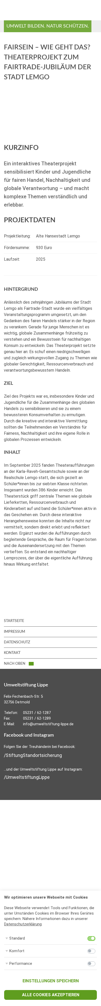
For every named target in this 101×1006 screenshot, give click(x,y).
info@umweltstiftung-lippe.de (48, 724)
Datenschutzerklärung (23, 924)
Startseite (14, 621)
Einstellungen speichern (51, 980)
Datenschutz (17, 642)
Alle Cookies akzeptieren (50, 994)
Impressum (14, 632)
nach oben (15, 664)
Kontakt (12, 653)
